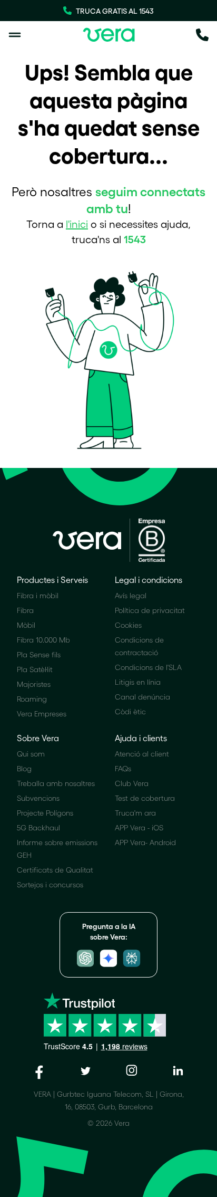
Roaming (32, 698)
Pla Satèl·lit (35, 669)
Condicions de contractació (139, 646)
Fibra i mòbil (37, 595)
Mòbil (26, 624)
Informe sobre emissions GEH (57, 848)
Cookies (128, 624)
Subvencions (38, 797)
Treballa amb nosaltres (56, 783)
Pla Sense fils (39, 654)
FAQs (123, 768)
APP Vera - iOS (139, 827)
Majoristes (34, 683)
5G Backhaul (38, 827)
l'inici (77, 223)
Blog (24, 768)
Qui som (31, 753)
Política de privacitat (150, 610)
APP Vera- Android (145, 842)
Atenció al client (142, 753)
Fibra (25, 610)
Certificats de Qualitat (55, 869)
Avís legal (130, 595)
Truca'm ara (135, 812)
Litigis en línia (138, 681)
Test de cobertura (145, 797)
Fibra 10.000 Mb (43, 639)
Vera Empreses (41, 713)
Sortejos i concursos (50, 884)
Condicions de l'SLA (148, 667)
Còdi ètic (130, 711)
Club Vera (132, 783)
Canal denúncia (142, 696)
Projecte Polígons (45, 812)
